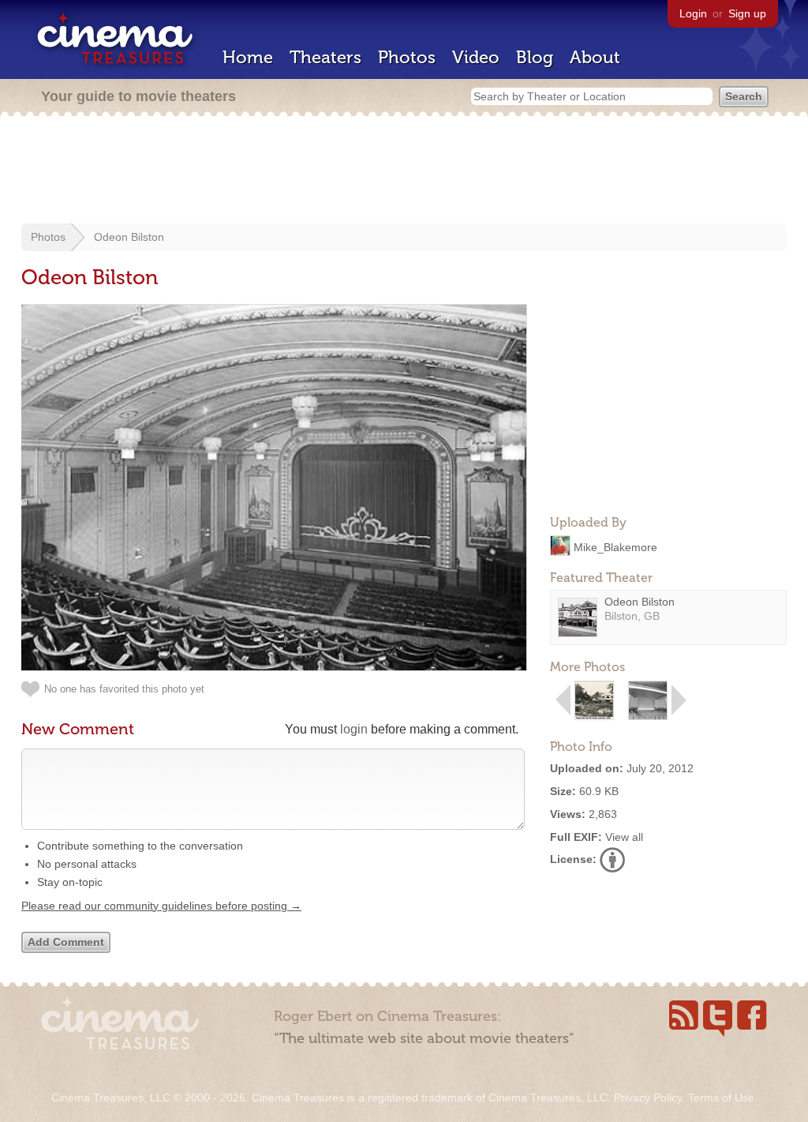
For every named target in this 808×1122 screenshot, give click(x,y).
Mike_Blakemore (615, 546)
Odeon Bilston (129, 237)
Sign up (747, 13)
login (354, 729)
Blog (534, 57)
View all (624, 837)
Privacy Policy (648, 1097)
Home (248, 57)
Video (475, 57)
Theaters (325, 57)
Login (693, 13)
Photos (407, 57)
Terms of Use (721, 1097)
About (595, 57)
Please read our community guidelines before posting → (161, 905)
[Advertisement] (404, 171)
